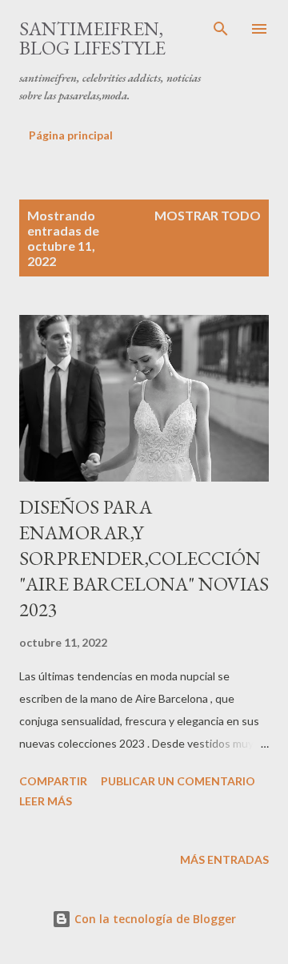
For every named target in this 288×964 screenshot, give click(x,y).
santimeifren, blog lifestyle (92, 38)
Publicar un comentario (178, 781)
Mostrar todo (207, 215)
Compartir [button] (53, 781)
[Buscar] (220, 28)
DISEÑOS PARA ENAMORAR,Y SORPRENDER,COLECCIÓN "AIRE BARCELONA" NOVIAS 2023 (144, 558)
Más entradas (224, 859)
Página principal (71, 135)
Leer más (45, 801)
